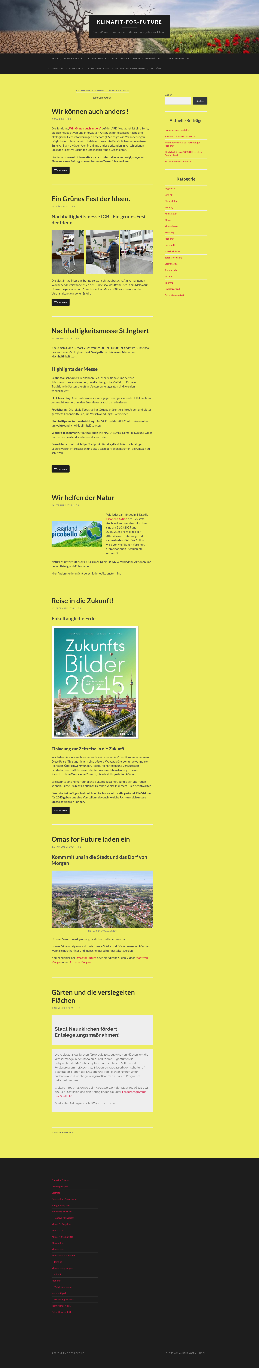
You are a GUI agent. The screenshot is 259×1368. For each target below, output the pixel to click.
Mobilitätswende (62, 1286)
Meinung (169, 232)
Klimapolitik (58, 1242)
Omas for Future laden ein (91, 839)
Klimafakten (171, 213)
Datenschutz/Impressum (130, 68)
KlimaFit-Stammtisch (62, 1236)
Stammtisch (171, 270)
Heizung (169, 207)
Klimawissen (171, 226)
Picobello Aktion (116, 519)
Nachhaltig (170, 244)
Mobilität (151, 58)
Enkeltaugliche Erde (124, 58)
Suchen (168, 94)
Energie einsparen (61, 1205)
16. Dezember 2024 (63, 608)
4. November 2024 (62, 1008)
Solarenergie (171, 263)
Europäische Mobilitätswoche (180, 136)
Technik (168, 276)
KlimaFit (169, 219)
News (55, 58)
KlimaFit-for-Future (129, 22)
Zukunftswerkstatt (97, 68)
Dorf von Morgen (80, 962)
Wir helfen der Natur (83, 498)
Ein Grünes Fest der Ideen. (91, 199)
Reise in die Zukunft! (83, 601)
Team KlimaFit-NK (175, 58)
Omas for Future (86, 957)
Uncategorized (172, 288)
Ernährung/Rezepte (64, 1299)
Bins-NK (169, 194)
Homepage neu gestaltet (177, 130)
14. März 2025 (60, 206)
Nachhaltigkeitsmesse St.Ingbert (100, 331)
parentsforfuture (173, 257)
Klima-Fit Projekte (61, 1224)
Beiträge (156, 68)
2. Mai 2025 (58, 119)
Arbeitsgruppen (60, 1186)
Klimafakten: (72, 58)
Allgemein (170, 188)
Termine (58, 1261)
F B (70, 119)
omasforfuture (172, 251)
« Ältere (62, 1132)
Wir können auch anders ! (90, 111)
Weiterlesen (60, 170)
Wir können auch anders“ (85, 128)
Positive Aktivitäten (64, 1217)
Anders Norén (187, 1353)
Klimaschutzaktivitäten (64, 1255)
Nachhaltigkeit (59, 1293)
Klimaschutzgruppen (64, 68)
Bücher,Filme (171, 200)
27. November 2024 (63, 846)
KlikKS (57, 1274)
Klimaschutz (95, 58)
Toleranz (169, 282)
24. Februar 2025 (62, 338)
